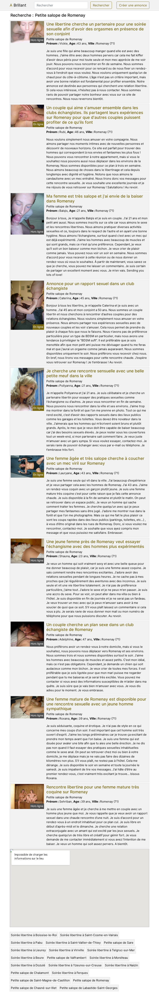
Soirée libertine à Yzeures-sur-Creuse (75, 965)
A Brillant (18, 5)
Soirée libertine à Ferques (70, 973)
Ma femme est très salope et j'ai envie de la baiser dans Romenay (94, 198)
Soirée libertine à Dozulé (28, 965)
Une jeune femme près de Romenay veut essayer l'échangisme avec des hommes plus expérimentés (95, 544)
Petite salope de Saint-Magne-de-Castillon (40, 980)
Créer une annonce (133, 5)
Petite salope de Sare (118, 942)
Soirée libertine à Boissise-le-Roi (34, 935)
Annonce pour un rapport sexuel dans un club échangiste (90, 286)
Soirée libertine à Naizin (121, 965)
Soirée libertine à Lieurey (28, 950)
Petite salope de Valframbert (66, 958)
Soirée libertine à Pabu (26, 942)
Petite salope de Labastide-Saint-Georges (89, 988)
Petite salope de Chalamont (30, 973)
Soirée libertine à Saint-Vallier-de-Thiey (73, 942)
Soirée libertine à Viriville (66, 950)
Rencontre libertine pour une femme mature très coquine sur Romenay (92, 789)
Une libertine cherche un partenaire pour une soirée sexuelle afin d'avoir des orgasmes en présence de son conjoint (96, 29)
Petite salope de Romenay (91, 980)
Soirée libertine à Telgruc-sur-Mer (111, 950)
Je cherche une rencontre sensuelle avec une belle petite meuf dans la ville (95, 373)
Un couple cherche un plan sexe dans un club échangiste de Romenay (90, 627)
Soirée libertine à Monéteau (109, 958)
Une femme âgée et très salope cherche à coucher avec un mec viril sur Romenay (95, 461)
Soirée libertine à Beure (27, 958)
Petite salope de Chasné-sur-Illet (33, 988)
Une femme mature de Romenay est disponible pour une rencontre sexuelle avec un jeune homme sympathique (96, 704)
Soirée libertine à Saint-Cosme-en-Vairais (89, 935)
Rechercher (101, 5)
